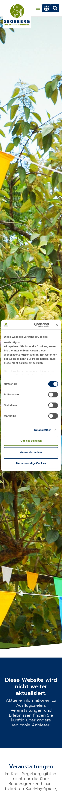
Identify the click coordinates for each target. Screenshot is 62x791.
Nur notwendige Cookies (31, 463)
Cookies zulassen (31, 440)
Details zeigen (42, 429)
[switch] (53, 394)
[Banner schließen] (57, 325)
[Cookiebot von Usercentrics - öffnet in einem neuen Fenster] (36, 325)
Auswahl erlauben (31, 452)
